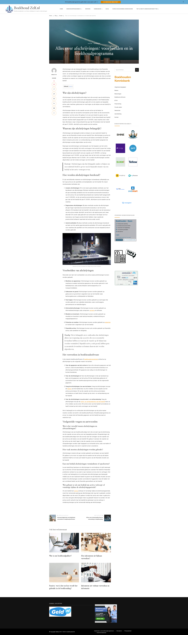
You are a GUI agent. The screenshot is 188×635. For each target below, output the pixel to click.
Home (61, 9)
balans (69, 389)
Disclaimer (119, 631)
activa (76, 491)
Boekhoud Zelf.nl (27, 8)
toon (70, 86)
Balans (116, 90)
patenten (108, 322)
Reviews (87, 9)
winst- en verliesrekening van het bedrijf (93, 401)
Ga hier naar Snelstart (110, 2)
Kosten (90, 43)
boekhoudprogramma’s (91, 359)
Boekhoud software (120, 97)
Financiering (118, 104)
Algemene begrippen (120, 87)
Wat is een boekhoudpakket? (60, 556)
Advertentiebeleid (101, 632)
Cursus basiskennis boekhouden (122, 9)
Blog (107, 9)
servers (92, 310)
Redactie (54, 74)
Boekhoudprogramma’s (74, 9)
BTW (116, 100)
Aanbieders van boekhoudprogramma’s (104, 631)
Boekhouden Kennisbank (123, 79)
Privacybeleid (127, 631)
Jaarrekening (118, 114)
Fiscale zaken (118, 107)
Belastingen (118, 94)
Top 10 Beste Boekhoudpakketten (147, 9)
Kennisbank (97, 9)
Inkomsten (117, 110)
